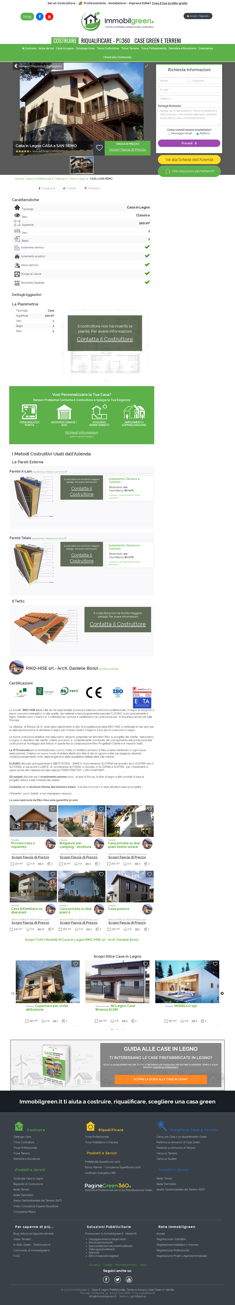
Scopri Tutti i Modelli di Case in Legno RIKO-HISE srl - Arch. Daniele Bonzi (81, 940)
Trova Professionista (154, 48)
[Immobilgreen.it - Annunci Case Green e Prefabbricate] (117, 21)
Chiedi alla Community (117, 57)
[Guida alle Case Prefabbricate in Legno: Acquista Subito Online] (56, 1065)
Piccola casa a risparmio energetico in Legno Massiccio (25, 847)
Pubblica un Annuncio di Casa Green (178, 1142)
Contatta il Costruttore (105, 339)
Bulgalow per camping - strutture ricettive (75, 845)
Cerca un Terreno (167, 1153)
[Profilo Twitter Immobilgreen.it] (118, 1279)
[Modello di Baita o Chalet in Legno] (81, 821)
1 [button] (112, 1029)
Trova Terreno (130, 48)
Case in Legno (64, 48)
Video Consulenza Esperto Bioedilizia (35, 1206)
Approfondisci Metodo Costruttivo (48, 472)
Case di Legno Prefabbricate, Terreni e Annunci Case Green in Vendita (133, 1289)
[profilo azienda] (108, 668)
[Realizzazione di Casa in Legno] (117, 981)
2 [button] (117, 1029)
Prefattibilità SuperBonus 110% (102, 1161)
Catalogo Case (85, 48)
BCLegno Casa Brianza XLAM (115, 1007)
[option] (48, 993)
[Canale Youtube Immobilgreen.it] (49, 16)
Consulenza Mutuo (24, 1211)
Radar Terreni (21, 1189)
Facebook (47, 188)
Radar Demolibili (23, 1195)
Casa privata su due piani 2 (75, 909)
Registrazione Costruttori (171, 1239)
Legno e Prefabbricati (38, 178)
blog (27, 16)
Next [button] (222, 993)
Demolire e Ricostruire (182, 48)
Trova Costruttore (108, 48)
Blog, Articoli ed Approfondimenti (33, 1233)
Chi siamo (94, 1264)
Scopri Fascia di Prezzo (127, 149)
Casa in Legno (77, 178)
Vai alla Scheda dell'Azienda (189, 159)
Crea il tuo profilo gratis (169, 3)
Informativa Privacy (126, 1264)
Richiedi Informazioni (81, 432)
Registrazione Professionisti (173, 1250)
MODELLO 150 (181, 1006)
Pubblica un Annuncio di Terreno (176, 1147)
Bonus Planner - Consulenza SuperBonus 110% (113, 1167)
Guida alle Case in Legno (28, 1178)
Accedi (161, 1233)
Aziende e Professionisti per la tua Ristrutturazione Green (118, 1190)
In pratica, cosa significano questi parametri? (124, 496)
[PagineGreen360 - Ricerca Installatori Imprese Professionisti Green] (108, 1185)
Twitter (71, 188)
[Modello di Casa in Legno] (33, 821)
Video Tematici (22, 1239)
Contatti (107, 1264)
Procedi (188, 143)
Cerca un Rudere (167, 1158)
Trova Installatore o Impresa (101, 1142)
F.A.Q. (16, 1255)
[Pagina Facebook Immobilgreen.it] (40, 16)
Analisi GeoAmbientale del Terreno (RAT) (37, 1200)
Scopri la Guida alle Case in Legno (161, 1079)
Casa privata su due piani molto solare (124, 844)
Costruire (30, 48)
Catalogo (60, 178)
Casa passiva (118, 907)
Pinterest (93, 188)
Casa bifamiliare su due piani (26, 909)
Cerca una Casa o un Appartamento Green (182, 1136)
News (143, 1264)
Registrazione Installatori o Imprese (177, 1244)
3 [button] (123, 1029)
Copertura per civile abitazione (47, 1007)
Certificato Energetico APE (100, 1173)
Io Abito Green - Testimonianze (31, 1244)
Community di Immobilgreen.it (31, 1250)
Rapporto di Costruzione (28, 1184)
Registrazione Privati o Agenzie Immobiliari (182, 1255)
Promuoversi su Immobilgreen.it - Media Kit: (111, 1233)
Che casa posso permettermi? (193, 171)
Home (18, 178)
